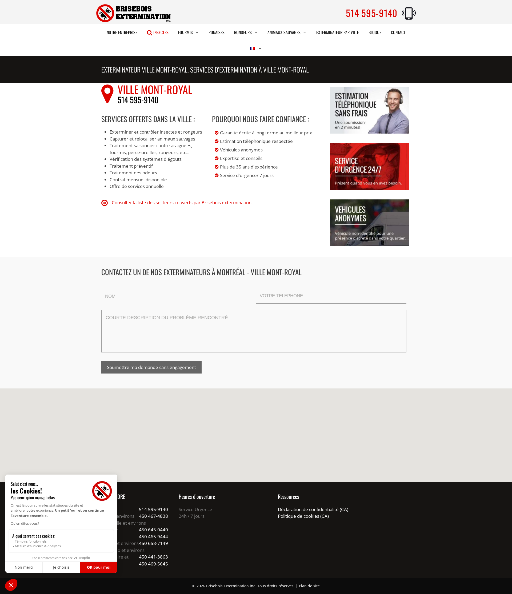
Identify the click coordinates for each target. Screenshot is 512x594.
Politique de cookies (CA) (303, 516)
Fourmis (185, 32)
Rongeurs (243, 32)
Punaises (217, 32)
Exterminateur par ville (337, 32)
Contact (398, 32)
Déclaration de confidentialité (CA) (313, 509)
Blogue (375, 32)
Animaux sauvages (284, 32)
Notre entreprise (122, 32)
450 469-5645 (153, 564)
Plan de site (309, 585)
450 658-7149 (153, 543)
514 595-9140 (371, 13)
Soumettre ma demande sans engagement (151, 367)
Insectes (160, 32)
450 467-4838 (153, 516)
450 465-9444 (153, 536)
